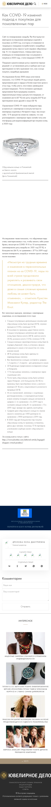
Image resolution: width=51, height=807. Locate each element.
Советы (26, 789)
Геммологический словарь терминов (25, 782)
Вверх (26, 761)
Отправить (25, 607)
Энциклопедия (25, 785)
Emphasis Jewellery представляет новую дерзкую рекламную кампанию (25, 751)
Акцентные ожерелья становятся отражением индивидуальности (25, 658)
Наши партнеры (25, 787)
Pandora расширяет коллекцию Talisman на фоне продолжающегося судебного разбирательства (25, 721)
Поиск (35, 3)
